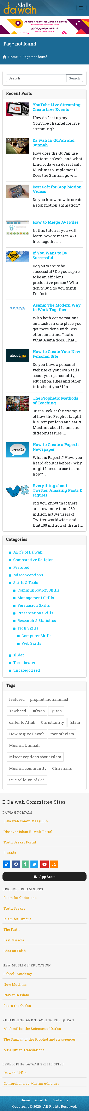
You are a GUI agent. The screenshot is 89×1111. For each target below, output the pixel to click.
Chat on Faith (15, 951)
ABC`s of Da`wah (28, 552)
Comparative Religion (33, 559)
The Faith (12, 929)
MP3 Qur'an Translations (24, 1050)
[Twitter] (34, 864)
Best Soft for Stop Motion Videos (57, 189)
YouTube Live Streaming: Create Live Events (57, 107)
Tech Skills (27, 628)
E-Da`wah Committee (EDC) (26, 821)
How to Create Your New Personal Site (56, 354)
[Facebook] (16, 864)
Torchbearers (25, 662)
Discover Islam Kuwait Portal (28, 832)
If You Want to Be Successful (50, 255)
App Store (46, 876)
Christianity (52, 722)
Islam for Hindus (17, 919)
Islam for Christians (20, 897)
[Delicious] (6, 864)
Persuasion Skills (33, 605)
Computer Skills (37, 635)
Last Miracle (14, 940)
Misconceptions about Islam (35, 756)
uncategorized (26, 670)
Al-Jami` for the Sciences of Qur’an (32, 1028)
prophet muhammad (49, 699)
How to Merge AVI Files (56, 222)
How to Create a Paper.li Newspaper (56, 447)
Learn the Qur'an (17, 1005)
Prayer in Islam (16, 995)
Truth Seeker (14, 908)
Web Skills (31, 643)
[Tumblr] (25, 864)
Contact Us (60, 1100)
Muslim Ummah (24, 745)
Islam (75, 722)
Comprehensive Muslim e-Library (31, 1083)
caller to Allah (22, 722)
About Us (41, 1100)
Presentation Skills (35, 612)
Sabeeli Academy (18, 974)
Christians (62, 768)
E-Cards (10, 853)
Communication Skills (38, 590)
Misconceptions (28, 574)
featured (17, 699)
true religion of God (27, 779)
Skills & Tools (25, 582)
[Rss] (54, 864)
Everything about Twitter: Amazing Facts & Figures (57, 490)
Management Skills (35, 597)
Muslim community (28, 768)
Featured (21, 567)
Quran (56, 710)
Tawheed (17, 710)
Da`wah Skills (15, 1073)
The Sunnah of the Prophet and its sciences (40, 1039)
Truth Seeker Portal (20, 842)
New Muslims (15, 984)
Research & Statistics (36, 620)
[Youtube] (44, 864)
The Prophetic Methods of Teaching (55, 400)
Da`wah (38, 710)
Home (25, 1100)
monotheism (62, 733)
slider (18, 655)
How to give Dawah (27, 733)
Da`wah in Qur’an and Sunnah (54, 142)
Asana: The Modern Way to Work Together (57, 307)
